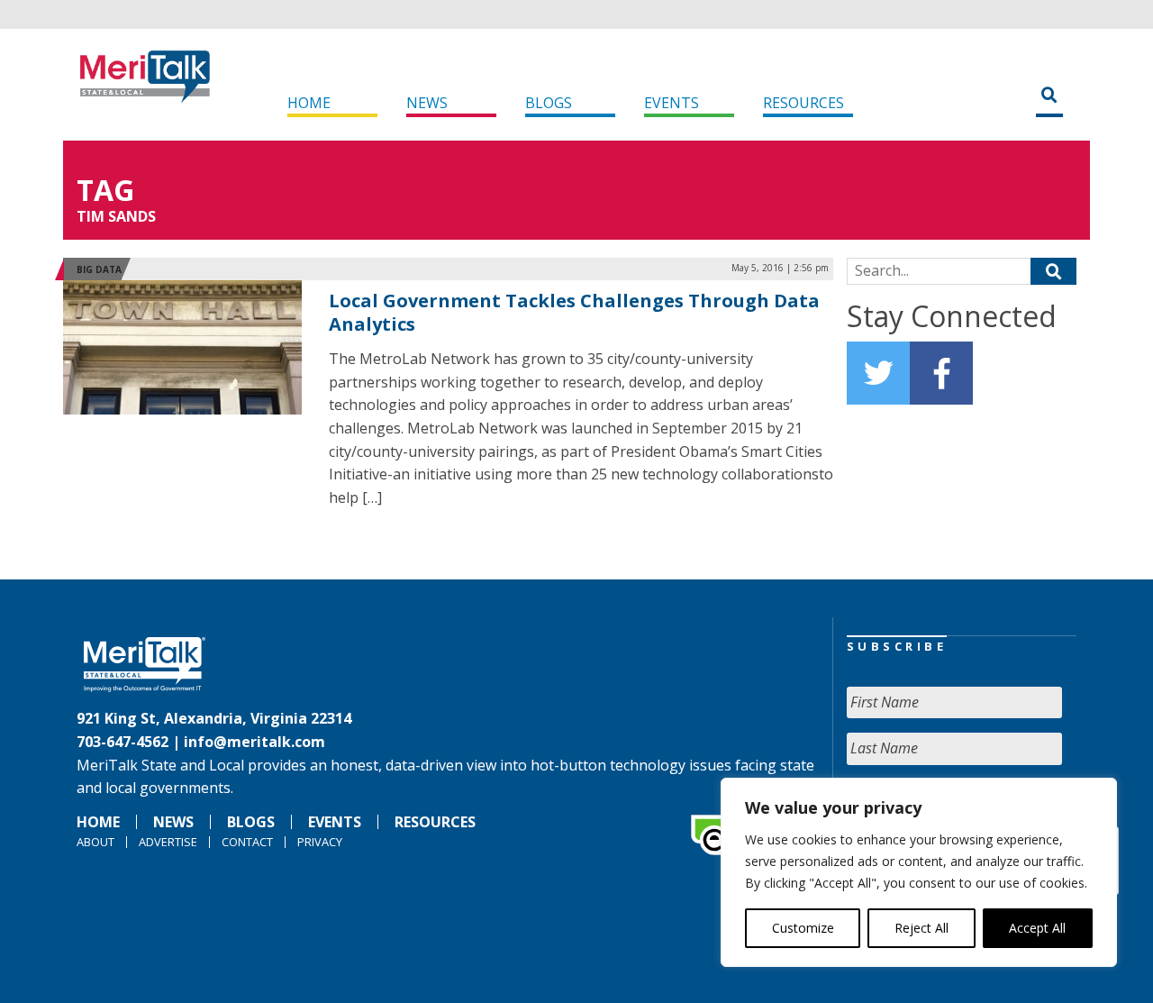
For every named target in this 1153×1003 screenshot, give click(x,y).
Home (309, 103)
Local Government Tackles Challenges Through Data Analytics (574, 312)
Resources (803, 103)
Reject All (921, 927)
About (95, 842)
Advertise (168, 842)
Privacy (319, 842)
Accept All (1037, 927)
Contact (247, 842)
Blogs (548, 103)
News (427, 103)
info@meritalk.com (254, 742)
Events (671, 103)
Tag (105, 189)
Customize (803, 927)
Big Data (99, 269)
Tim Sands (116, 216)
